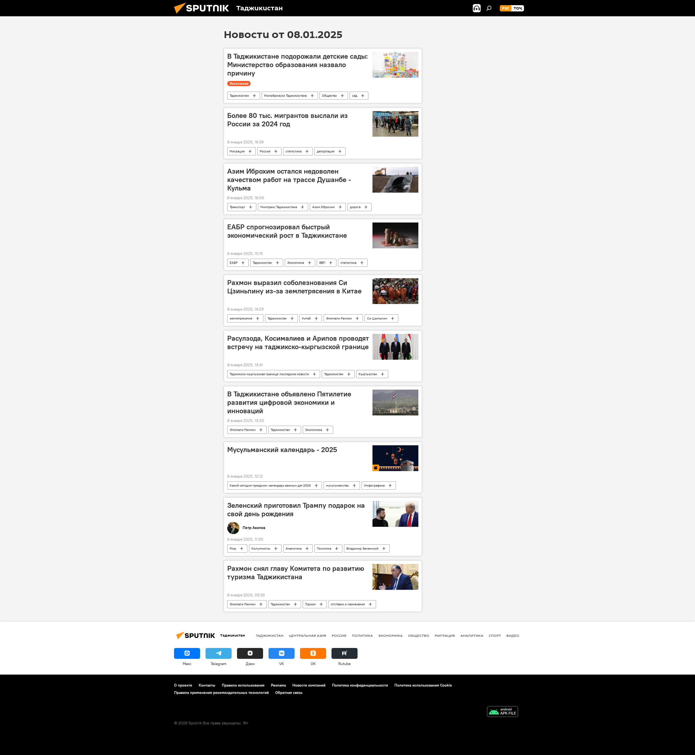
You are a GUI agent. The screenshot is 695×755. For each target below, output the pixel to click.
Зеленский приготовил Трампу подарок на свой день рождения (296, 509)
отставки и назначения (348, 604)
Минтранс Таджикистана (278, 207)
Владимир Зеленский (362, 548)
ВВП (322, 263)
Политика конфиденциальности (360, 685)
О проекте (183, 685)
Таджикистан (239, 95)
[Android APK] (502, 712)
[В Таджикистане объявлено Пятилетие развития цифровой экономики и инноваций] (395, 402)
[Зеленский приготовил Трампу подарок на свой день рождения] (395, 514)
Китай (306, 318)
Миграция (237, 151)
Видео (512, 635)
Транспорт (237, 207)
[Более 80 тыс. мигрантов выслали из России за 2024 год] (395, 124)
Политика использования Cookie (423, 685)
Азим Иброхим (323, 207)
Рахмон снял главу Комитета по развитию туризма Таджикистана (295, 572)
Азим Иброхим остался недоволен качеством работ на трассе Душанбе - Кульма (289, 179)
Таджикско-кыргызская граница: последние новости (269, 374)
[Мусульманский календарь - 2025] (395, 458)
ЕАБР (234, 263)
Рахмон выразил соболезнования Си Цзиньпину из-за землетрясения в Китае (294, 286)
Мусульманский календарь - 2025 (282, 449)
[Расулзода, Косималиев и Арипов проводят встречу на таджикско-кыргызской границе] (395, 347)
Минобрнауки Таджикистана (285, 95)
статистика (294, 151)
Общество (329, 95)
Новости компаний (309, 685)
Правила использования (243, 685)
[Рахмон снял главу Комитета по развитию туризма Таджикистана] (395, 577)
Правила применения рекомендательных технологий (221, 692)
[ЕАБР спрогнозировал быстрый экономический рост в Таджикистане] (395, 235)
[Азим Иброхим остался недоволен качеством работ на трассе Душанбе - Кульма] (395, 180)
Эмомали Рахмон (339, 318)
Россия (265, 151)
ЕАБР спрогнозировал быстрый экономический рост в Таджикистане (287, 231)
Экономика (295, 263)
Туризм (310, 604)
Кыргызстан (368, 374)
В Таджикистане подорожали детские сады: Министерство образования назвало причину (297, 64)
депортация (325, 151)
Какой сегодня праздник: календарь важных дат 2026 (270, 485)
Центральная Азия (307, 635)
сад (354, 95)
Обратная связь (288, 692)
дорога (355, 207)
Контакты (207, 685)
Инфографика (374, 485)
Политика (324, 548)
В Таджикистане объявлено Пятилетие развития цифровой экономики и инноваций (289, 402)
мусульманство (337, 485)
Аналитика (294, 548)
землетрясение (241, 318)
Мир (233, 548)
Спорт (495, 635)
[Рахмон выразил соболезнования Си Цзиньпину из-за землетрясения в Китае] (395, 291)
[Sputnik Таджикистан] (203, 14)
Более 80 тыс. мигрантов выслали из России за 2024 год (287, 119)
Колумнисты (260, 548)
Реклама (278, 685)
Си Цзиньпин (377, 318)
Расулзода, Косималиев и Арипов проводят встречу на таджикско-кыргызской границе (298, 342)
